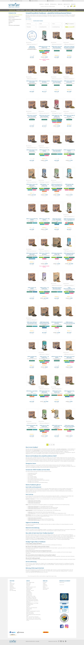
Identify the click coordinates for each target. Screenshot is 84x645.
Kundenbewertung (56, 26)
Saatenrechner (29, 595)
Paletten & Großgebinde (14, 25)
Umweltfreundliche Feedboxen (15, 14)
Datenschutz (12, 583)
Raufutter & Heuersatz (14, 16)
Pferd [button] (34, 10)
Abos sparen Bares (29, 612)
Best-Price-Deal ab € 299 (31, 587)
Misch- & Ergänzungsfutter (15, 19)
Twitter (44, 583)
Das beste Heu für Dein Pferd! (32, 599)
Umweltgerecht (51, 0)
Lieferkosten (28, 589)
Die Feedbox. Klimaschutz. (31, 597)
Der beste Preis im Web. (30, 596)
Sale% (57, 10)
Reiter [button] (38, 10)
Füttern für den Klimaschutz (31, 607)
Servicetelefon (29, 592)
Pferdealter (29, 26)
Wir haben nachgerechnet (62, 449)
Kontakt (11, 585)
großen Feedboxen (40, 538)
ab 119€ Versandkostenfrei (68, 0)
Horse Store (45, 589)
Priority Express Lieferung (31, 598)
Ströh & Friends (46, 588)
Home (26, 20)
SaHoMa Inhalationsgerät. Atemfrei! (33, 611)
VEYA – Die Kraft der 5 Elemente (32, 616)
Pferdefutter (30, 20)
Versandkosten (43, 576)
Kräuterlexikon (29, 608)
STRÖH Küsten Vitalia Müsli (33, 506)
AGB (10, 582)
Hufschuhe (28, 605)
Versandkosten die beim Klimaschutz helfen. (33, 615)
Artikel (60, 4)
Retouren (28, 609)
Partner (44, 587)
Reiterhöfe (28, 584)
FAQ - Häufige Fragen (30, 582)
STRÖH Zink (30, 512)
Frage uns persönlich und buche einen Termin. (33, 620)
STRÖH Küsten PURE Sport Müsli (34, 508)
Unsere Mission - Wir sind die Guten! (33, 618)
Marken (73, 4)
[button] (67, 6)
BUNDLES (53, 10)
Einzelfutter (11, 17)
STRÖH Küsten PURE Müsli (33, 507)
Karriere (27, 606)
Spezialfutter (12, 20)
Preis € (53, 23)
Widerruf (11, 589)
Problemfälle (53, 4)
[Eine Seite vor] (54, 445)
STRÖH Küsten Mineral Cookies (34, 520)
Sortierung (29, 23)
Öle (9, 23)
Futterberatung (29, 588)
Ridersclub (41, 4)
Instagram (45, 584)
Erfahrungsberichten (36, 571)
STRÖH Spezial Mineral (32, 519)
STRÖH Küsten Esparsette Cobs (34, 502)
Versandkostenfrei (42, 26)
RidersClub (28, 583)
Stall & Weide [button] (29, 10)
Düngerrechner (29, 593)
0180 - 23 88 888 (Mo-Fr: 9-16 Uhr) (17, 0)
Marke (40, 23)
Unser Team (50, 563)
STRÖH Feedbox (36, 450)
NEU (49, 10)
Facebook (44, 582)
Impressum (12, 584)
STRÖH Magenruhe (31, 513)
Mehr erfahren (28, 19)
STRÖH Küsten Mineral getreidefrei (34, 517)
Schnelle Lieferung (34, 0)
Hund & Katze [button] (44, 10)
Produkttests (67, 4)
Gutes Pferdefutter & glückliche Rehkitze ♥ (32, 601)
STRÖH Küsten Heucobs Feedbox (34, 500)
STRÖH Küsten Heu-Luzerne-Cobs (34, 501)
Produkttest (28, 591)
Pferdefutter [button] (12, 10)
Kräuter (10, 22)
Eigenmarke (47, 4)
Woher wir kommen (30, 613)
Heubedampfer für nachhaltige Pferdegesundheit (32, 604)
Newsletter (12, 587)
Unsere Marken (13, 588)
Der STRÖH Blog (13, 590)
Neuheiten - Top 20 (30, 590)
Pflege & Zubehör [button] (20, 10)
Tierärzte (28, 585)
